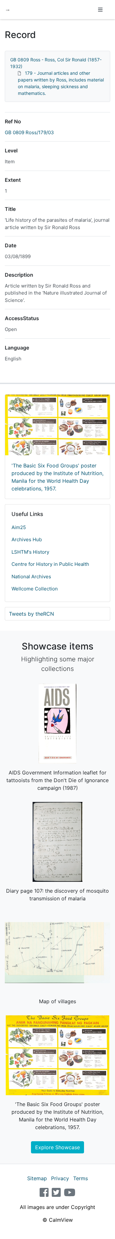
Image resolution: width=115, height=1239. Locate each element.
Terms (80, 1178)
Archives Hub (27, 539)
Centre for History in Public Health (50, 564)
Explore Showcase (57, 1147)
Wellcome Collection (35, 589)
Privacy (60, 1178)
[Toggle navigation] (100, 10)
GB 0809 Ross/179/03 (29, 132)
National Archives (31, 576)
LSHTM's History (30, 552)
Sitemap (37, 1178)
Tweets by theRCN (31, 614)
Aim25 (19, 527)
